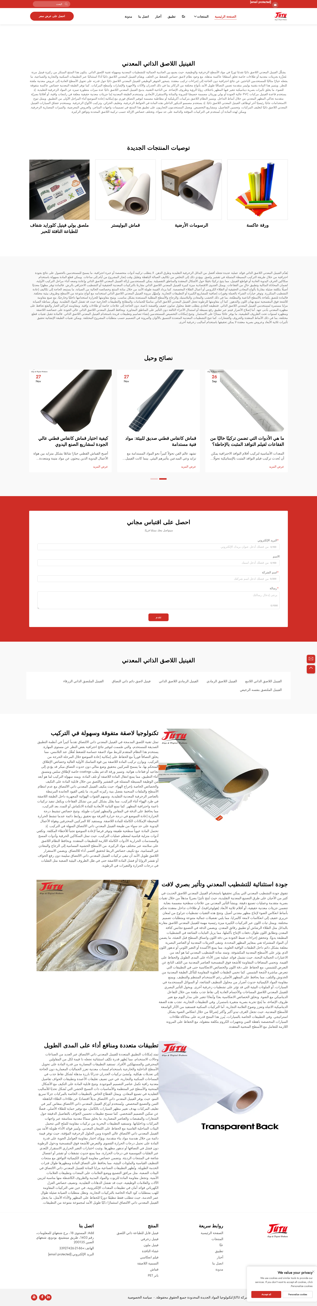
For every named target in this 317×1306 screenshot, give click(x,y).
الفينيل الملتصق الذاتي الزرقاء (83, 681)
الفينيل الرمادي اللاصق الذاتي (178, 681)
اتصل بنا (143, 16)
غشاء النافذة (150, 1251)
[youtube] (34, 1297)
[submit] (66, 4)
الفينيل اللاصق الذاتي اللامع (263, 681)
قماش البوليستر (125, 225)
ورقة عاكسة (258, 225)
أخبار (158, 16)
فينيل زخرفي (149, 1239)
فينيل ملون (151, 1245)
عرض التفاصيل (257, 189)
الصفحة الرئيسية (225, 16)
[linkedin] (48, 1297)
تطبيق (172, 16)
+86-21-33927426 (71, 1248)
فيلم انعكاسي (149, 1257)
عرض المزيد (276, 467)
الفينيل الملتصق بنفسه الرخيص (261, 689)
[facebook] (42, 1297)
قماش (154, 1269)
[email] (311, 659)
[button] (163, 479)
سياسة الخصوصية (140, 1297)
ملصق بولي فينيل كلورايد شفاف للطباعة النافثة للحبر (59, 228)
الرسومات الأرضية (191, 225)
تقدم (158, 617)
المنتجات (203, 16)
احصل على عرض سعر (52, 16)
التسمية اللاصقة (147, 1263)
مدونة (128, 16)
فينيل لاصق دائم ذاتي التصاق (131, 681)
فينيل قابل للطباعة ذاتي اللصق (137, 1233)
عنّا (183, 16)
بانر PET (153, 1275)
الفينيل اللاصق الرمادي (222, 681)
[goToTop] (311, 669)
